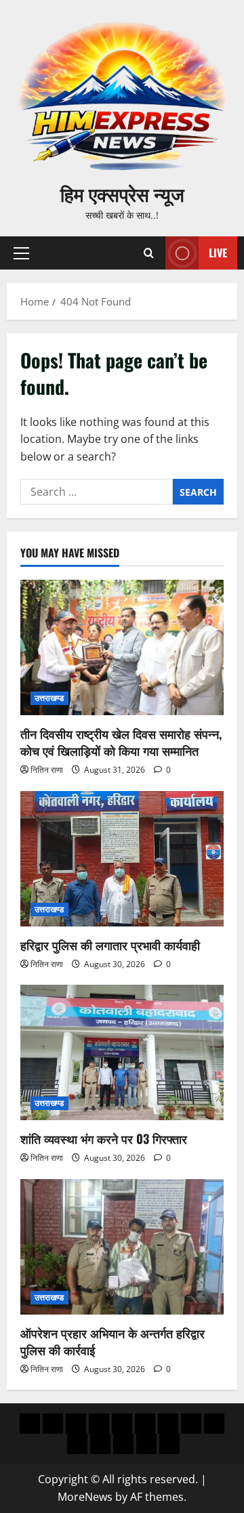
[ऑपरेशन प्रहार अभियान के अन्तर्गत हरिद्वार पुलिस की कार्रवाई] (122, 1247)
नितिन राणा (46, 769)
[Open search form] (149, 253)
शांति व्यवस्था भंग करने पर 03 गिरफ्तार (103, 1138)
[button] (21, 253)
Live (218, 252)
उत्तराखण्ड (49, 698)
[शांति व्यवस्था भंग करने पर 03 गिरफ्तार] (122, 1052)
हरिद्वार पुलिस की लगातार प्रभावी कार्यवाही (110, 945)
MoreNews (85, 1496)
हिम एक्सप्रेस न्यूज (122, 193)
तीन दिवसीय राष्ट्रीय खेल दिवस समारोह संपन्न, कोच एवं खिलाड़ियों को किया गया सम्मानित (121, 742)
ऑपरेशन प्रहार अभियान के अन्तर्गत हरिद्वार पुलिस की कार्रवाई (112, 1341)
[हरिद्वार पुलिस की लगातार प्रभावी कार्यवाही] (122, 858)
